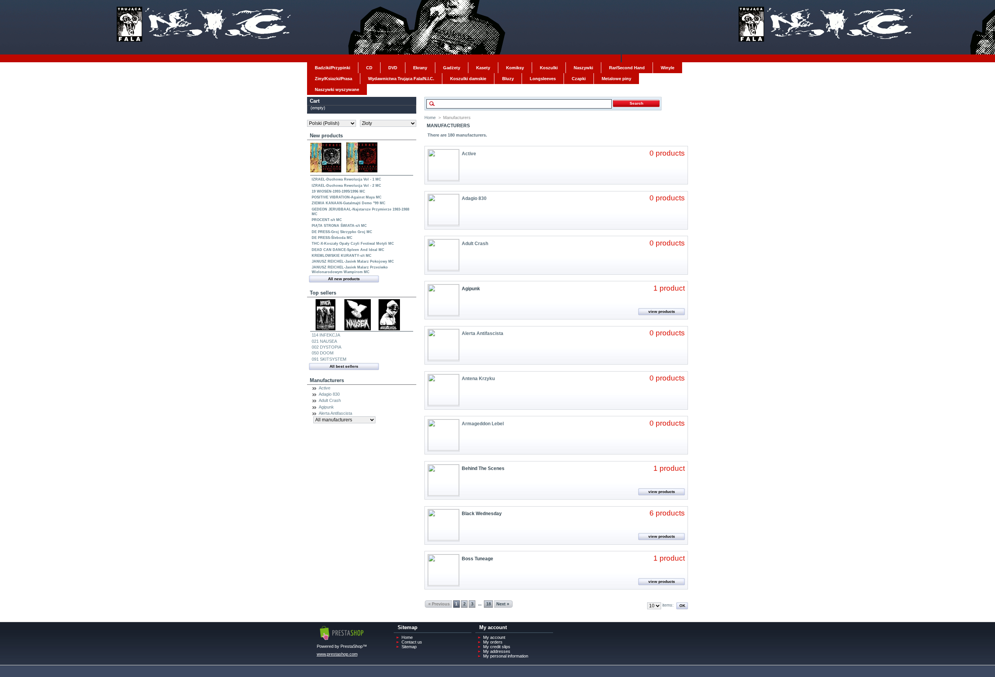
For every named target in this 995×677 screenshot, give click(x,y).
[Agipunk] (443, 314)
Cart (314, 101)
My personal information (505, 656)
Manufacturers (327, 380)
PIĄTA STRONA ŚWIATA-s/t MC (339, 226)
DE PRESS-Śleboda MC (332, 238)
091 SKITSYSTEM (329, 359)
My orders (493, 642)
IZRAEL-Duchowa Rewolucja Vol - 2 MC (346, 186)
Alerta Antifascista (335, 413)
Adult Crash (330, 400)
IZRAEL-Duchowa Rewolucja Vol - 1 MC (346, 179)
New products (326, 136)
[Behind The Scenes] (443, 494)
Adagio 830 (329, 394)
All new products (344, 279)
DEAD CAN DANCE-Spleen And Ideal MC (348, 250)
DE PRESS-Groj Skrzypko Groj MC (342, 232)
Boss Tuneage (477, 558)
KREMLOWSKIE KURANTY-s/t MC (342, 256)
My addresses (496, 651)
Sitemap (409, 646)
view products (661, 311)
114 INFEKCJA (326, 335)
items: (668, 605)
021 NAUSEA (324, 341)
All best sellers (344, 366)
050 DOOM (322, 353)
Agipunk (326, 407)
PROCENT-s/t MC (327, 220)
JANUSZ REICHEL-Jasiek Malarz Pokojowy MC (353, 261)
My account (494, 637)
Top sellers (323, 293)
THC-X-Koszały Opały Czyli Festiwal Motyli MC (353, 244)
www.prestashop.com (337, 654)
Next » (502, 604)
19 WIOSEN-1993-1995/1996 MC (338, 191)
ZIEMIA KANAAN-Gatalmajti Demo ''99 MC (349, 203)
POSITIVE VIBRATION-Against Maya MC (347, 197)
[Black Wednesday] (443, 539)
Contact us (411, 642)
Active (324, 388)
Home (430, 117)
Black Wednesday (482, 513)
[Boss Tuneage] (443, 584)
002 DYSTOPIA (326, 347)
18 (488, 604)
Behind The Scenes (483, 468)
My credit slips (496, 646)
